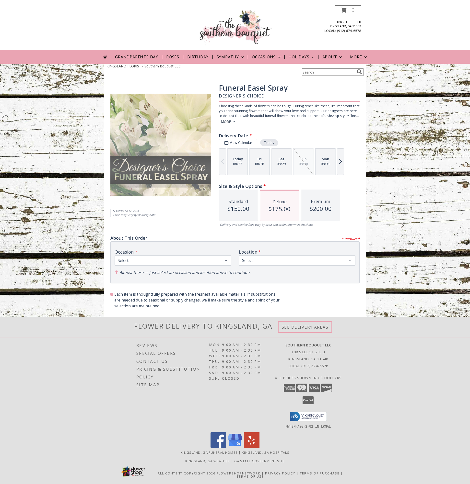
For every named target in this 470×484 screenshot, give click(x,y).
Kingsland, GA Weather (207, 461)
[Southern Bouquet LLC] (235, 27)
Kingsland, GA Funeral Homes (209, 452)
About (329, 57)
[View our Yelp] (251, 446)
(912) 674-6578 (349, 30)
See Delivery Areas (305, 327)
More (356, 57)
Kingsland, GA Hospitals (265, 452)
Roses (172, 57)
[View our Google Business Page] (235, 446)
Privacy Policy (280, 473)
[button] (348, 10)
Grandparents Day (136, 57)
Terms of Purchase (320, 473)
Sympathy (228, 57)
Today (269, 142)
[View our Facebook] (218, 446)
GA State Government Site (259, 461)
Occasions (264, 57)
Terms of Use (250, 476)
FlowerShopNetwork (238, 473)
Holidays (299, 57)
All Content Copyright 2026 (186, 473)
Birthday (197, 57)
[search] (359, 72)
